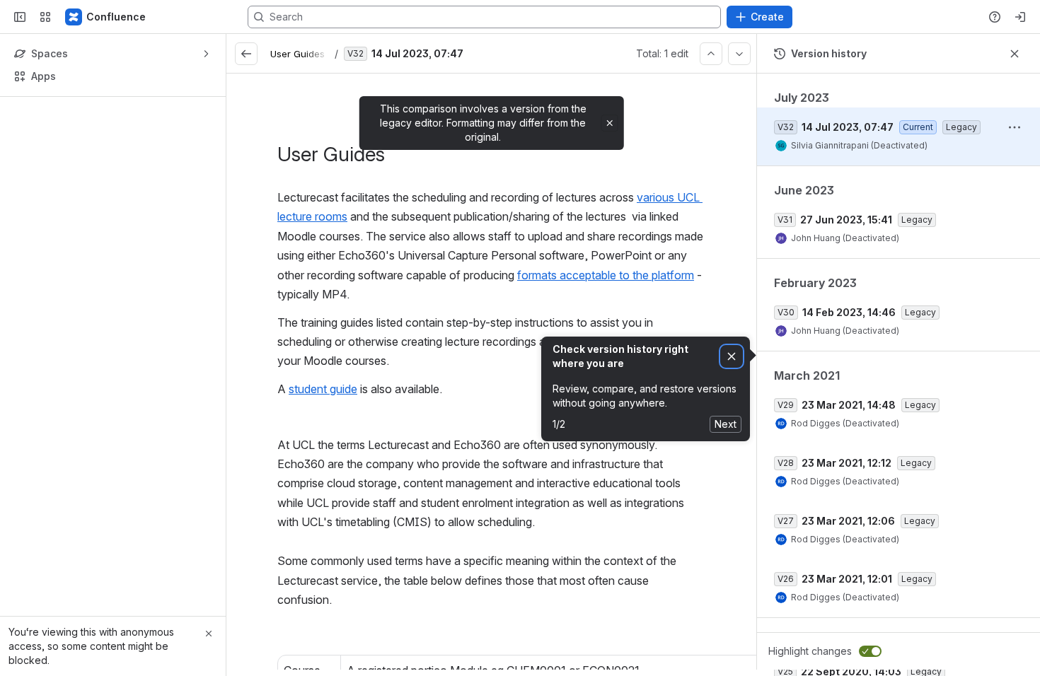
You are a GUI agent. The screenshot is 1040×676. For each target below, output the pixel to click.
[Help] (994, 17)
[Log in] (1020, 17)
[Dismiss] (731, 356)
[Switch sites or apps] (45, 17)
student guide (323, 389)
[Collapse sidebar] (19, 17)
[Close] (208, 633)
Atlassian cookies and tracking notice (330, 44)
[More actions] (1014, 127)
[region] (491, 372)
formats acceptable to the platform (605, 275)
